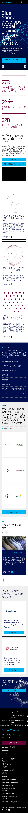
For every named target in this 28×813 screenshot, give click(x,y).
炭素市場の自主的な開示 (9, 802)
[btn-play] (14, 174)
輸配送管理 (6, 384)
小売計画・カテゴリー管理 (11, 366)
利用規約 (4, 767)
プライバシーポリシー (9, 764)
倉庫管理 (5, 380)
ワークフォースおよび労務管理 (13, 389)
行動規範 (4, 773)
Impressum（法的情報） (9, 770)
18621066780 (6, 737)
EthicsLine (4, 776)
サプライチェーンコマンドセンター (13, 394)
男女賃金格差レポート (9, 785)
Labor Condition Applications (10, 782)
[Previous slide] (3, 66)
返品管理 (5, 375)
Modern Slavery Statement (9, 779)
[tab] (13, 67)
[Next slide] (25, 66)
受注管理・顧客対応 (9, 371)
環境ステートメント (8, 793)
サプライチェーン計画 (10, 362)
